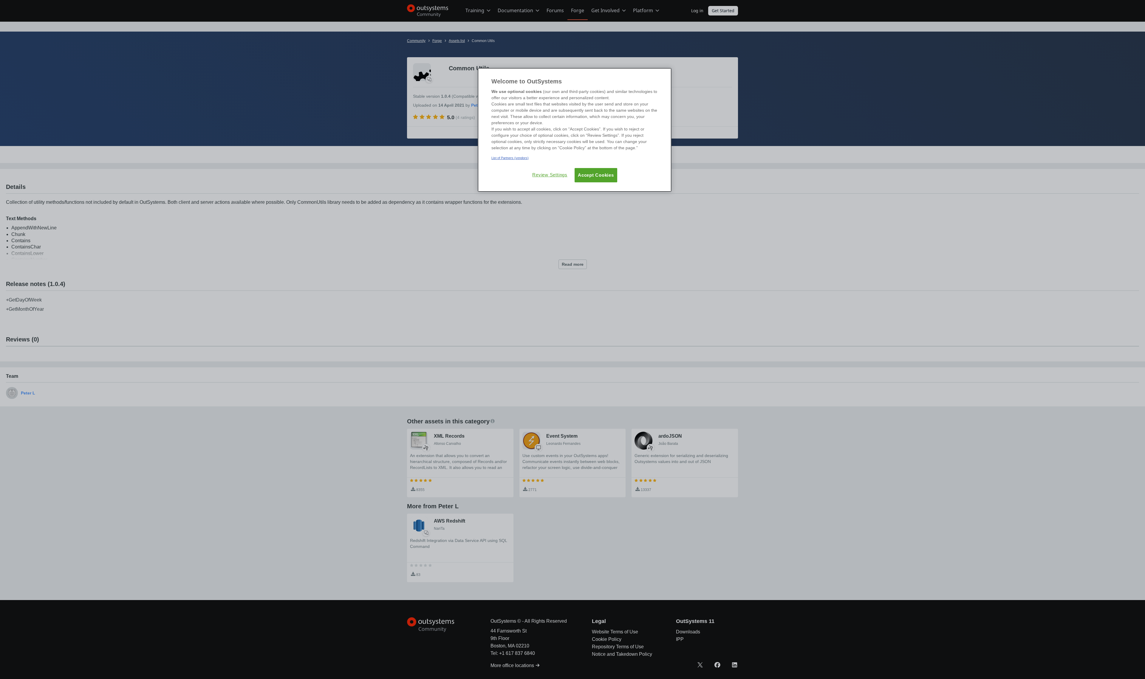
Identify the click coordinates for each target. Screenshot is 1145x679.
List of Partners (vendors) (510, 158)
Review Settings (549, 174)
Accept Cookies (596, 175)
